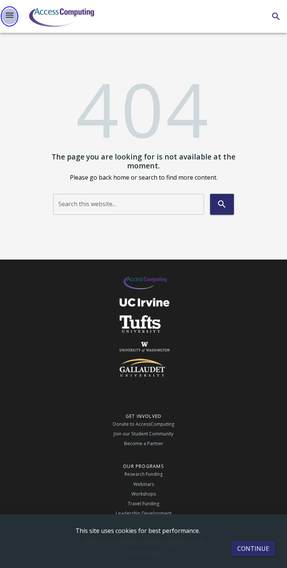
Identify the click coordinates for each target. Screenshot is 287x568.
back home (114, 177)
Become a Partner (143, 443)
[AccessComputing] (62, 16)
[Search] (276, 16)
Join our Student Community (143, 434)
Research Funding (143, 474)
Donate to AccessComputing (143, 424)
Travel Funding (143, 503)
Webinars (143, 484)
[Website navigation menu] (9, 16)
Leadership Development (144, 513)
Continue (253, 548)
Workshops (144, 494)
